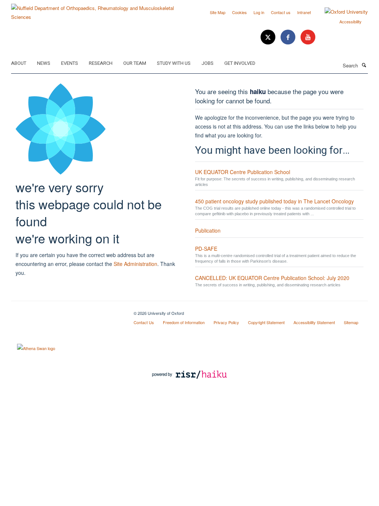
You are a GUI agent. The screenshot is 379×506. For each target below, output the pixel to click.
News (43, 63)
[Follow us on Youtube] (308, 37)
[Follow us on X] (269, 37)
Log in (259, 12)
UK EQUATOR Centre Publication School (242, 172)
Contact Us (144, 322)
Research (101, 63)
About (18, 63)
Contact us (281, 12)
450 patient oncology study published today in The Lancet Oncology (274, 201)
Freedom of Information (184, 322)
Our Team (134, 63)
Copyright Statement (266, 322)
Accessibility (350, 21)
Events (69, 63)
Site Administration (135, 263)
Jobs (207, 63)
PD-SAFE (206, 248)
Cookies (239, 12)
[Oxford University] (340, 11)
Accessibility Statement (314, 322)
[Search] (364, 65)
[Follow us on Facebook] (289, 37)
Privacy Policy (226, 322)
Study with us (174, 63)
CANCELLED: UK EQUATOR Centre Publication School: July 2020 (272, 278)
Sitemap (351, 322)
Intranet (304, 12)
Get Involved (239, 63)
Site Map (217, 12)
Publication (208, 230)
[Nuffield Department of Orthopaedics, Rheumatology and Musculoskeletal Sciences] (97, 9)
